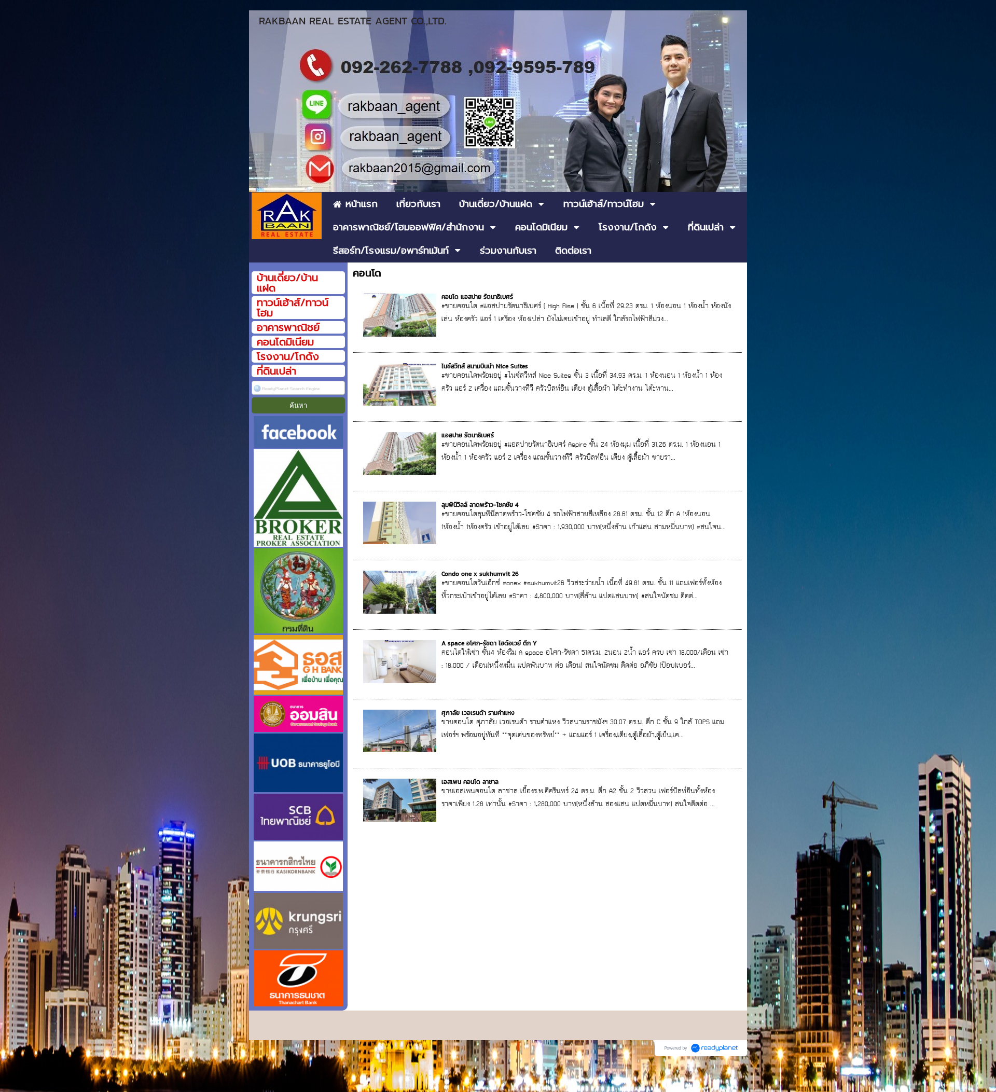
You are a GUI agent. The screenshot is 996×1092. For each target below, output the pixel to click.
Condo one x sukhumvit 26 (480, 573)
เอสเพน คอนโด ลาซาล (470, 781)
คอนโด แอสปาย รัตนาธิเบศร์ (477, 296)
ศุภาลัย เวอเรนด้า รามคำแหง (478, 712)
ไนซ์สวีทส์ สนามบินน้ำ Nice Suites (484, 366)
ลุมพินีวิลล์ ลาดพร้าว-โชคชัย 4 (480, 504)
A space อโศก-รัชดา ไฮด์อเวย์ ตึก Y (489, 643)
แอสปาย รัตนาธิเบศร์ (467, 435)
